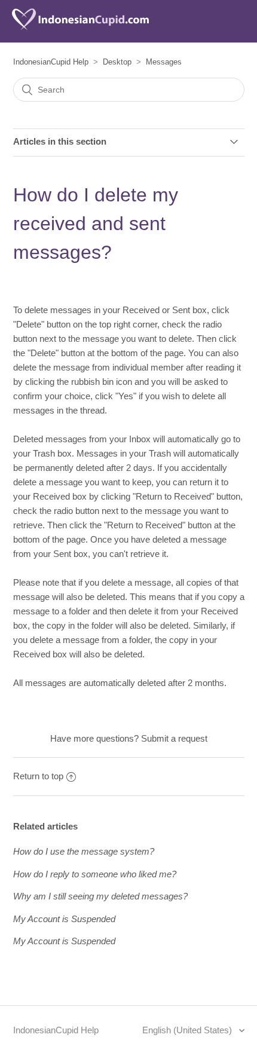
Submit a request (174, 738)
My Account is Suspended (64, 919)
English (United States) (188, 1030)
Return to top (38, 776)
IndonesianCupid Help (50, 61)
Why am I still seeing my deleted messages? (100, 896)
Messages (164, 61)
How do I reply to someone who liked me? (94, 874)
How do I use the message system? (83, 851)
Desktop (117, 61)
